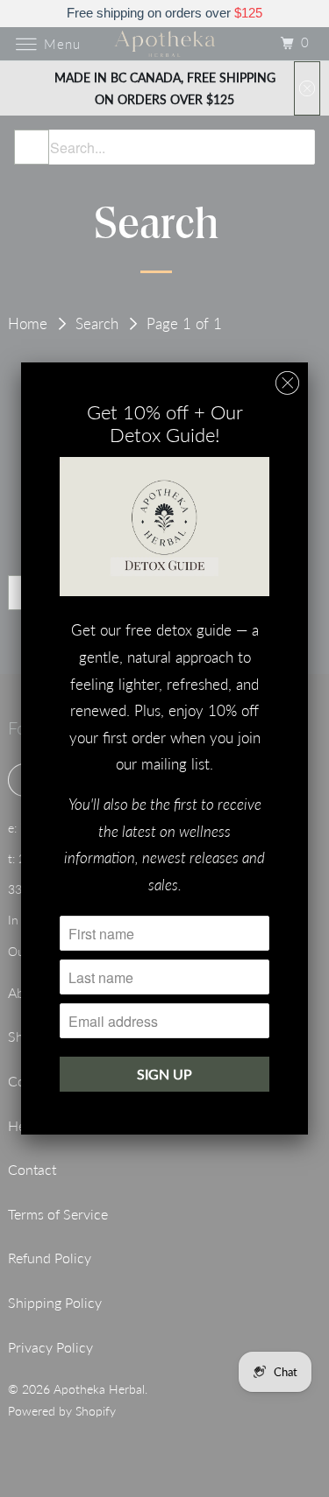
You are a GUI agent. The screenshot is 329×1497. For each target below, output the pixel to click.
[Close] (287, 383)
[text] (164, 13)
